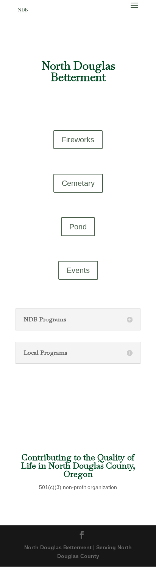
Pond (78, 227)
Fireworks (78, 140)
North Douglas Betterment (78, 71)
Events (78, 270)
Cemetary (78, 183)
